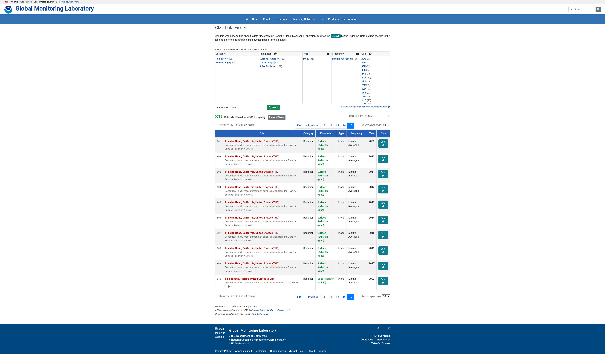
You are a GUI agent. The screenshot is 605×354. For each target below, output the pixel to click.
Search (274, 107)
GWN (363, 89)
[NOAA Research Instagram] (385, 328)
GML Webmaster (260, 314)
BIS (363, 70)
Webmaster (383, 339)
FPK (363, 85)
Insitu (306, 59)
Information (350, 19)
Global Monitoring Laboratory (54, 8)
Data (383, 142)
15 (337, 125)
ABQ (363, 59)
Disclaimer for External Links (287, 351)
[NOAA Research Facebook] (374, 328)
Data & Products (329, 19)
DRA (363, 81)
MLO (363, 100)
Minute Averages (341, 59)
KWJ (363, 96)
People (267, 19)
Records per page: (371, 125)
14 (330, 125)
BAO (363, 62)
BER (363, 66)
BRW (363, 77)
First (299, 125)
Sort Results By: (358, 116)
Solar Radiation (267, 66)
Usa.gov (321, 351)
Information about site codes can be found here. (364, 106)
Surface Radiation (269, 59)
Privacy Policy (223, 351)
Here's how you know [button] (69, 2)
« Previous (312, 125)
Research (281, 19)
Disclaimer (260, 351)
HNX (363, 93)
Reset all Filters (276, 117)
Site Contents (382, 335)
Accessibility (242, 351)
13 (323, 125)
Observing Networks (303, 19)
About (255, 19)
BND (363, 74)
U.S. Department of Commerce (249, 335)
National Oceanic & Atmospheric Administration (258, 339)
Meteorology (223, 62)
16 (344, 125)
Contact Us (366, 339)
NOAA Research (240, 343)
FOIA (310, 351)
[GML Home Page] (247, 19)
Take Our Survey (380, 343)
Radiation (221, 59)
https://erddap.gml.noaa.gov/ (274, 310)
